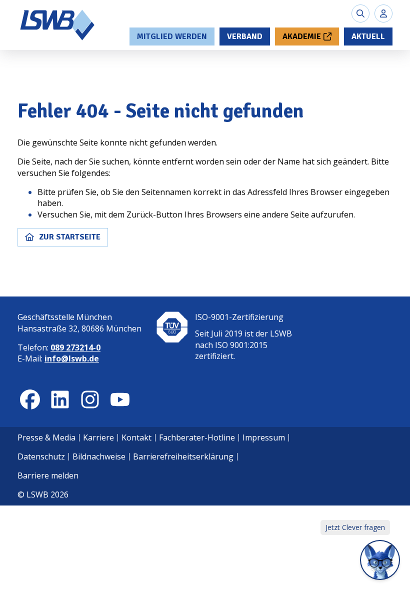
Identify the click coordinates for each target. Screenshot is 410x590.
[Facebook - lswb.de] (30, 399)
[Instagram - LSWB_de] (90, 399)
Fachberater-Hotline (197, 437)
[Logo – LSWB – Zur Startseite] (58, 25)
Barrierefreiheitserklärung (183, 456)
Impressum (263, 437)
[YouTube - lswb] (120, 399)
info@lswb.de (71, 358)
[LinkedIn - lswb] (60, 399)
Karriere (98, 437)
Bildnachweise (99, 456)
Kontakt (137, 437)
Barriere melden (48, 475)
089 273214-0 (75, 347)
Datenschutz (41, 456)
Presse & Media (47, 437)
